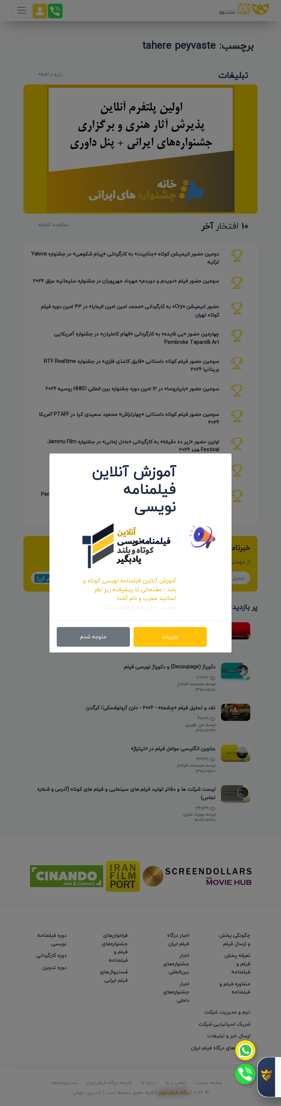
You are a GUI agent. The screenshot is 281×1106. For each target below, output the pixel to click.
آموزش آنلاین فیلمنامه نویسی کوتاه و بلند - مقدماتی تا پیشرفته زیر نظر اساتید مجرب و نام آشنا (129, 589)
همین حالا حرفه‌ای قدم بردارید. (138, 607)
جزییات (170, 636)
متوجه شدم (93, 636)
